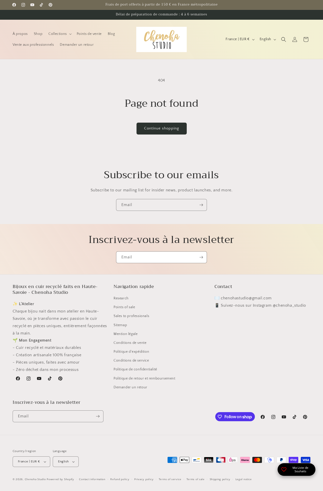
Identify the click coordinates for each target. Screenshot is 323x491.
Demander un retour (130, 387)
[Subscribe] (201, 205)
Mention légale (126, 334)
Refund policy (119, 479)
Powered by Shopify (60, 479)
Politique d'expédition (131, 352)
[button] (59, 34)
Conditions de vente (130, 343)
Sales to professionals (131, 316)
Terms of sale (195, 479)
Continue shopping (161, 128)
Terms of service (170, 479)
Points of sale (124, 307)
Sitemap (120, 325)
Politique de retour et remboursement (144, 378)
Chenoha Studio (35, 479)
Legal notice (243, 479)
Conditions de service (131, 361)
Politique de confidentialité (135, 369)
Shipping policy (220, 479)
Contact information (92, 479)
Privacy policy (144, 479)
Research (121, 298)
